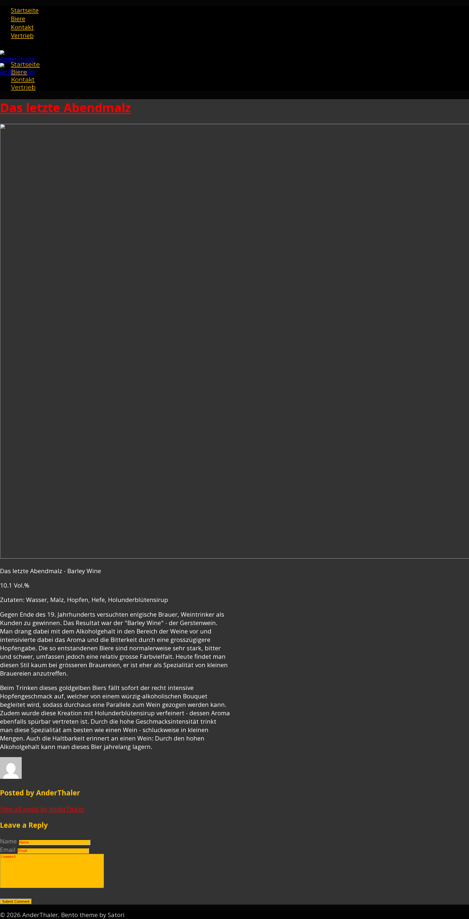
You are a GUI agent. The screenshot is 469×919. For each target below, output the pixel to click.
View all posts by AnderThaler (42, 809)
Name (8, 841)
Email (7, 849)
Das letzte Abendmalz (65, 107)
